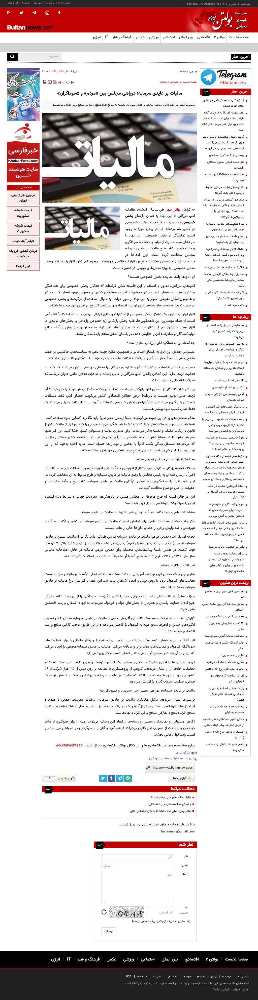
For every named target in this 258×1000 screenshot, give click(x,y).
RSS (129, 977)
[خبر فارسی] (23, 152)
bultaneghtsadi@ (69, 745)
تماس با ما (64, 3)
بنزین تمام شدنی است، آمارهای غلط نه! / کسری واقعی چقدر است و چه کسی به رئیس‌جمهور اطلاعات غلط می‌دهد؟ (223, 531)
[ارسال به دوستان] (50, 82)
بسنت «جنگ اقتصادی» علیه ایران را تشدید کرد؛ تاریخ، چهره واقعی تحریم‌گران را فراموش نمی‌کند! (223, 425)
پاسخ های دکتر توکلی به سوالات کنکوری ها (225, 747)
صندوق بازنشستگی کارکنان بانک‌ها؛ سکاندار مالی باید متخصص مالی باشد (223, 280)
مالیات (163, 82)
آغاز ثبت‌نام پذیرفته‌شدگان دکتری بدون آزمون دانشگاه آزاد (224, 295)
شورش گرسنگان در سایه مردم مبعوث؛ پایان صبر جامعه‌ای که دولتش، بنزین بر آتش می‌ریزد (226, 510)
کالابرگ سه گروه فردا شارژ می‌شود (224, 267)
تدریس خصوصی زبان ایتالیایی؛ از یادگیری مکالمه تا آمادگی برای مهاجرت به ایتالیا (224, 350)
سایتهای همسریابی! (232, 655)
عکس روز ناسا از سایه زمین (228, 387)
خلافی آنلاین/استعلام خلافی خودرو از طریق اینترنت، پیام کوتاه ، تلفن (223, 722)
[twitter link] (103, 778)
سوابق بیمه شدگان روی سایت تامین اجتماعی (223, 607)
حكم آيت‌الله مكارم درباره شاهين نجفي (224, 646)
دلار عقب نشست (234, 305)
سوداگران (154, 758)
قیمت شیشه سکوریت (23, 213)
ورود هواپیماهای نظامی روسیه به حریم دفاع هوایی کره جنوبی (225, 227)
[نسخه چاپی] (44, 82)
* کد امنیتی (184, 910)
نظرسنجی (172, 977)
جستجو (201, 977)
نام (186, 856)
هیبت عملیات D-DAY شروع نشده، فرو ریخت (224, 177)
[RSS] (10, 13)
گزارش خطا (179, 778)
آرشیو (213, 977)
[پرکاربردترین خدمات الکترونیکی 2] (23, 94)
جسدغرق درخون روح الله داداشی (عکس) (224, 735)
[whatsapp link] (128, 778)
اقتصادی (174, 82)
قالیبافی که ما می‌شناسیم (229, 380)
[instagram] (47, 13)
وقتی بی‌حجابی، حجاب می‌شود (226, 547)
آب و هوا (13, 3)
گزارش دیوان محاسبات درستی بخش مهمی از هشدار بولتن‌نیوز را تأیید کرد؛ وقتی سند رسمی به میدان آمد (223, 143)
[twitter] (21, 13)
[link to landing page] (226, 20)
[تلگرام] (225, 77)
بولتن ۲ (219, 37)
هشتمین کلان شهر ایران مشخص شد (224, 594)
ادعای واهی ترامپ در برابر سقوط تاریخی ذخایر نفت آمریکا (225, 190)
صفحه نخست (239, 37)
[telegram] (34, 13)
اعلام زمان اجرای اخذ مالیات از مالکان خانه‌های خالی (160, 811)
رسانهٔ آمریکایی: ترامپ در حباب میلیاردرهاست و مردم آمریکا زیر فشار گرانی (225, 492)
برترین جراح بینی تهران (23, 198)
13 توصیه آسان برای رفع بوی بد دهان (226, 626)
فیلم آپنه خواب (23, 241)
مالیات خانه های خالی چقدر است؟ (171, 797)
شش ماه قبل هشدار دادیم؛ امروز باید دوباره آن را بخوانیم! (224, 239)
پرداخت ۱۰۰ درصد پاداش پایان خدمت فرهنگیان (226, 709)
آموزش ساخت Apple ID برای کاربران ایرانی (227, 678)
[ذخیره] (54, 82)
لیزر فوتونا (23, 266)
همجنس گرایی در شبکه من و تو (225, 616)
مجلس (165, 758)
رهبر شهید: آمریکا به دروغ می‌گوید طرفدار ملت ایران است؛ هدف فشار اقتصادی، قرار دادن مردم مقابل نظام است (223, 121)
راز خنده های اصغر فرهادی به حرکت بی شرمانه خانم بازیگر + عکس (226, 694)
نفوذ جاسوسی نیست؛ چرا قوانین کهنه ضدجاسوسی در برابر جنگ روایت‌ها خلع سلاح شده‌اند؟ (225, 443)
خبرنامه (26, 3)
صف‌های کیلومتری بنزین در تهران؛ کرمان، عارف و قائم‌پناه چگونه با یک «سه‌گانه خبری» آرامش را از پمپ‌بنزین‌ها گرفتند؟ (223, 208)
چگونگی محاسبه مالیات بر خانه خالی (170, 804)
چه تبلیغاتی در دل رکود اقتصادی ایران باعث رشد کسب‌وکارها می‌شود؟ (225, 331)
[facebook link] (111, 778)
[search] (12, 57)
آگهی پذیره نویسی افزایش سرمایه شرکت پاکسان (224, 397)
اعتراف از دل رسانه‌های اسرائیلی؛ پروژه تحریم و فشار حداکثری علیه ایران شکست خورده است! (224, 255)
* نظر (185, 874)
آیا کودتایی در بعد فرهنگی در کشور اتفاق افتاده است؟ (223, 103)
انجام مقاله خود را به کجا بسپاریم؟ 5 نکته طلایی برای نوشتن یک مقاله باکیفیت (224, 368)
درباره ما (50, 3)
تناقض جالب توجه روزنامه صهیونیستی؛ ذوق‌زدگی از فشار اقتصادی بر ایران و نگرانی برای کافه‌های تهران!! (226, 562)
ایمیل (184, 865)
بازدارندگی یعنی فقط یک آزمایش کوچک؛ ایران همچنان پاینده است (224, 410)
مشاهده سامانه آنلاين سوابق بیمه (224, 636)
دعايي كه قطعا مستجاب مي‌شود (225, 662)
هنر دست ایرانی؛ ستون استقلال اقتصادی (225, 165)
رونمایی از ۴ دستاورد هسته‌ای (226, 155)
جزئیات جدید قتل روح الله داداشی (224, 669)
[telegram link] (119, 778)
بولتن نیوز (173, 210)
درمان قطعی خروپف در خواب (23, 253)
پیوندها (38, 3)
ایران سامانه (222, 989)
